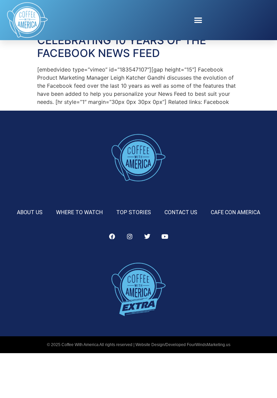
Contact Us (181, 212)
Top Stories (133, 212)
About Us (30, 212)
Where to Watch (79, 212)
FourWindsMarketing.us (208, 344)
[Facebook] (112, 236)
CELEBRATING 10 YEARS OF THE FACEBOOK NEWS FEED (121, 47)
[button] (198, 20)
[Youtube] (165, 236)
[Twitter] (147, 236)
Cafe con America (235, 212)
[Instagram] (130, 236)
